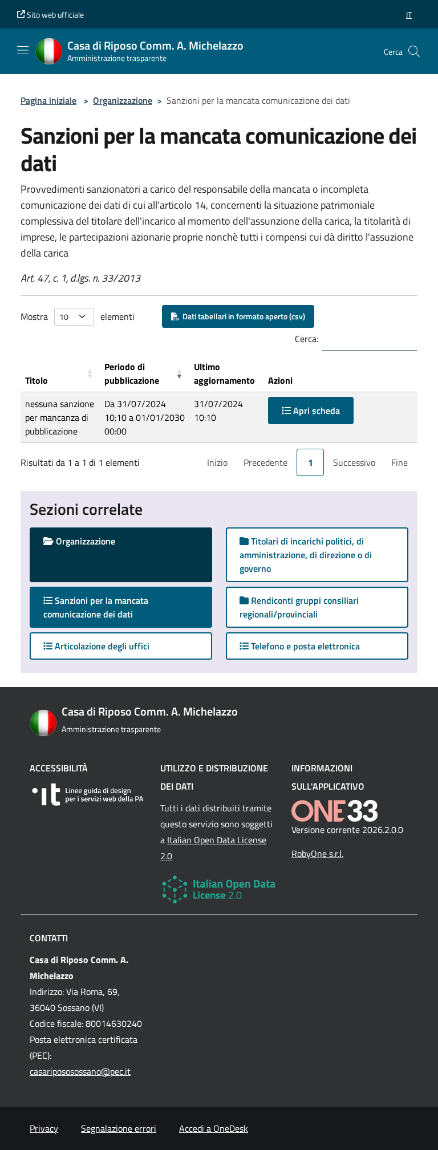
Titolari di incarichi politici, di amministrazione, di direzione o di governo (306, 554)
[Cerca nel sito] (414, 51)
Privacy (44, 1128)
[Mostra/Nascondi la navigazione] (23, 50)
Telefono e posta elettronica (304, 646)
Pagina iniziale (48, 100)
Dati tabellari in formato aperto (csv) (242, 316)
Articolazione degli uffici (100, 646)
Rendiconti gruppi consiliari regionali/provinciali (299, 607)
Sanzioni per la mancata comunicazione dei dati (99, 607)
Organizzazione (122, 100)
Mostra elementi (78, 316)
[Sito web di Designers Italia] (88, 794)
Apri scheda (315, 410)
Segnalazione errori (118, 1128)
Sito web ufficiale (54, 15)
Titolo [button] (36, 380)
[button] (409, 14)
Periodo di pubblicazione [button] (131, 373)
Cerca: (306, 339)
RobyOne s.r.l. (317, 853)
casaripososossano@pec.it (80, 1071)
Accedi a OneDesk (213, 1128)
